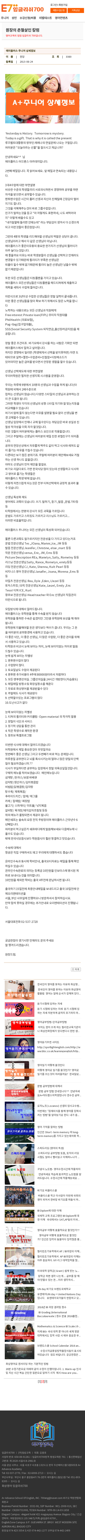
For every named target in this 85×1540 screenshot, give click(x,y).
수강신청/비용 (28, 18)
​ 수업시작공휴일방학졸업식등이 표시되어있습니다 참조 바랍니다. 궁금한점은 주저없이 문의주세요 (59, 1355)
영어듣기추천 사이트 (48, 1042)
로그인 (53, 4)
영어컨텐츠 (61, 18)
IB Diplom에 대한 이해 (49, 1210)
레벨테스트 (45, 18)
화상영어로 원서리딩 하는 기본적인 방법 (27, 1364)
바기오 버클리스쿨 (47, 1190)
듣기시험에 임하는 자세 (49, 1003)
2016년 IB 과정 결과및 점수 (51, 1307)
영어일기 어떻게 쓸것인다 (51, 1065)
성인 (14, 18)
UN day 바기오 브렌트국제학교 (54, 1289)
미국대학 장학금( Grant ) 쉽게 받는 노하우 (59, 1271)
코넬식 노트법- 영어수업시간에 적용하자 (58, 1169)
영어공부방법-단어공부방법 (52, 1022)
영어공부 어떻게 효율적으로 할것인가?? (58, 1230)
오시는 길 (51, 1473)
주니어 (5, 18)
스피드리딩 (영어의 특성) (50, 1148)
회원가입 (63, 4)
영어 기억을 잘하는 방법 (50, 1127)
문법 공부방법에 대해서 (49, 1086)
